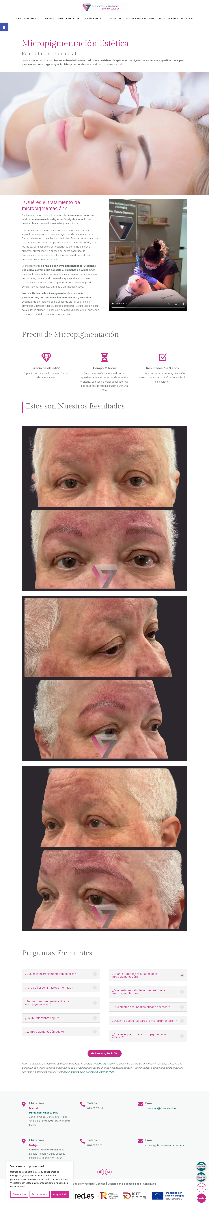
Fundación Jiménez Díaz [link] (43, 1112)
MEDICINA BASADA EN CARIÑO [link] (140, 18)
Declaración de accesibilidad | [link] (125, 1183)
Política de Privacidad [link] (81, 1183)
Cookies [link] (100, 1183)
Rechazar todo (39, 1194)
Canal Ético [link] (149, 1183)
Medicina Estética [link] (26, 18)
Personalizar (19, 1194)
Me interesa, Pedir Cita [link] (105, 1053)
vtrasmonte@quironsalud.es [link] (160, 1108)
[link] (4, 27)
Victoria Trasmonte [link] (104, 1063)
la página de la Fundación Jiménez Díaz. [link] (91, 1071)
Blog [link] (162, 18)
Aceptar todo (60, 1194)
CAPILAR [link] (47, 18)
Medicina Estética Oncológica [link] (100, 18)
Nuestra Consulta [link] (179, 18)
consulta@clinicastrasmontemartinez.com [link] (166, 1145)
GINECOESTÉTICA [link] (67, 18)
